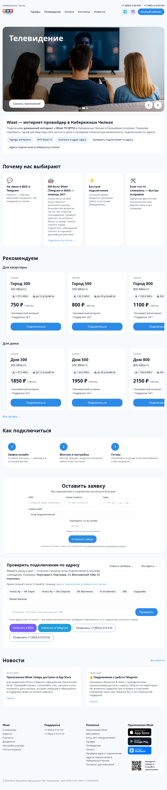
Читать (11, 698)
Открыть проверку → (121, 566)
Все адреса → (149, 566)
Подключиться (35, 326)
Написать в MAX (23, 628)
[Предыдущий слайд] (149, 105)
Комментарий (35, 509)
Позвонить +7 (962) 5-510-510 (31, 637)
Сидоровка (140, 591)
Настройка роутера (13, 745)
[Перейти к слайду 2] (83, 108)
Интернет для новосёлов (100, 764)
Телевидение (52, 12)
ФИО (31, 497)
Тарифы (35, 12)
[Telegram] (125, 12)
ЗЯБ (125, 591)
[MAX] (133, 12)
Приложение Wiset (96, 729)
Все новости (157, 660)
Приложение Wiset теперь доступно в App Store (39, 677)
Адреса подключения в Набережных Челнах (34, 147)
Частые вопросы (12, 749)
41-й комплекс (108, 591)
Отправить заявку (82, 539)
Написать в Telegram (54, 628)
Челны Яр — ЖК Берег (22, 591)
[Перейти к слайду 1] (80, 108)
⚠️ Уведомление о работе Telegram (113, 677)
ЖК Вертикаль (85, 591)
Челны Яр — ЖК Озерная (56, 591)
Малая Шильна (18, 598)
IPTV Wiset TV (44, 139)
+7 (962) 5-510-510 (154, 5)
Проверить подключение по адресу (113, 139)
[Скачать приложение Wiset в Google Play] (139, 741)
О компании (9, 729)
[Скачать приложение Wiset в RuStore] (139, 750)
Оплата (69, 12)
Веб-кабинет (93, 733)
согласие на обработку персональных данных (105, 546)
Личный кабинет (151, 12)
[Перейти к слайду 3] (87, 108)
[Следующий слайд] (158, 105)
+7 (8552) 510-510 (131, 5)
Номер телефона (74, 497)
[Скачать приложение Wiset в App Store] (139, 732)
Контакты (84, 12)
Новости (99, 12)
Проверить (146, 612)
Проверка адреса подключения (104, 753)
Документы (9, 741)
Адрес (106, 497)
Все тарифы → (12, 416)
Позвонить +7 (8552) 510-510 (94, 628)
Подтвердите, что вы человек (83, 521)
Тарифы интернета (20, 139)
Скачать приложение (26, 103)
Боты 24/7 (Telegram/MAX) (100, 737)
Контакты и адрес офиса (72, 139)
